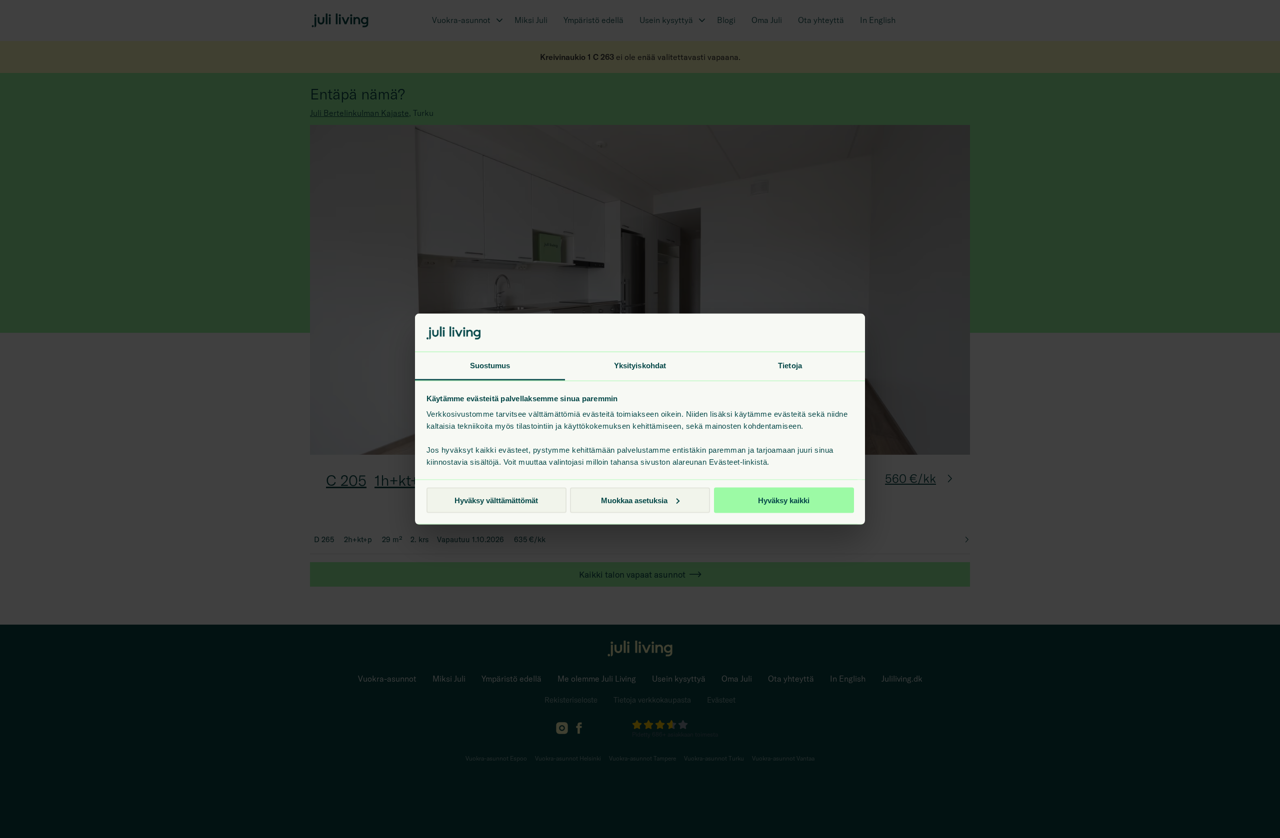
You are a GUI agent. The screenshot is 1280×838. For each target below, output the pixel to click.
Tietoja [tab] (790, 365)
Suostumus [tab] (490, 365)
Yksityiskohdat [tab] (640, 365)
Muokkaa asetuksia (634, 500)
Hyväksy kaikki (784, 500)
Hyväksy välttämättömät (496, 500)
